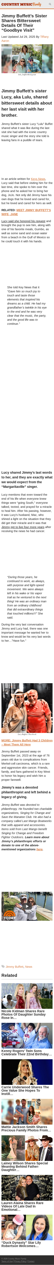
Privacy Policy (20, 1261)
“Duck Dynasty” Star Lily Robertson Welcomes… (21, 1244)
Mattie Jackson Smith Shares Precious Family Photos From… (26, 1128)
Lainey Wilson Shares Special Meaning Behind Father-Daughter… (24, 1166)
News (28, 966)
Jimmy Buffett (14, 966)
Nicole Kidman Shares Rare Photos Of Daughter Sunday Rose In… (23, 1014)
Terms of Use (7, 1261)
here (39, 849)
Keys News (38, 178)
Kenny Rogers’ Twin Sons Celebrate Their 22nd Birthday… (26, 1052)
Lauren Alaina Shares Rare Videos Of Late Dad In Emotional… (22, 1206)
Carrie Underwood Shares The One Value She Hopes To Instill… (25, 1090)
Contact (31, 1261)
